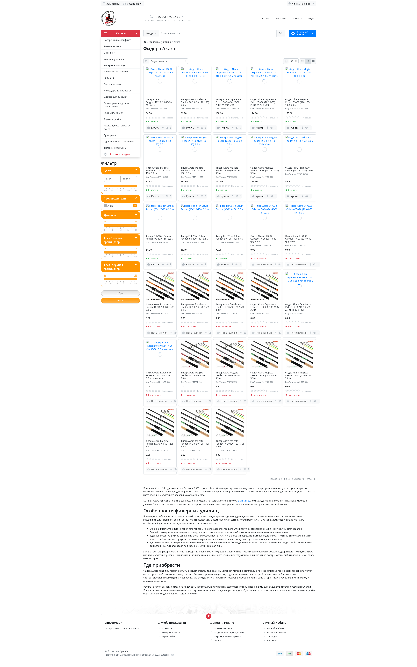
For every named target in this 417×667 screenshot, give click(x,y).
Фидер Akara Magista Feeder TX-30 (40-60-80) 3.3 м (228, 170)
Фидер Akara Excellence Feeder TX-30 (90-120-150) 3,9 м (195, 307)
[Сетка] (308, 61)
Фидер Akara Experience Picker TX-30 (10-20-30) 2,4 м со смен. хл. (228, 102)
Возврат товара (171, 632)
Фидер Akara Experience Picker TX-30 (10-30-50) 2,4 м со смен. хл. (263, 102)
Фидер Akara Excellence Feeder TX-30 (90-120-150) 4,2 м (230, 307)
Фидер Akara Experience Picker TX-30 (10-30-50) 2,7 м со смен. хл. (298, 307)
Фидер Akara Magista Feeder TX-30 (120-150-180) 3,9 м (193, 170)
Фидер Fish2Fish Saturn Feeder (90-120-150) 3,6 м (194, 237)
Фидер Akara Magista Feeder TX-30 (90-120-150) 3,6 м (195, 444)
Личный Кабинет (276, 628)
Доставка (281, 18)
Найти (120, 300)
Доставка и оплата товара (124, 628)
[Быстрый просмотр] (167, 127)
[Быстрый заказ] (163, 127)
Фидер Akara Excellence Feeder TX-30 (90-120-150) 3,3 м (195, 102)
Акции (311, 18)
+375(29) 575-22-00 (167, 17)
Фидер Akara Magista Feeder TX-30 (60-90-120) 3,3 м (263, 375)
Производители (223, 628)
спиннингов (244, 500)
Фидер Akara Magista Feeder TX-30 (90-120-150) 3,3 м (264, 170)
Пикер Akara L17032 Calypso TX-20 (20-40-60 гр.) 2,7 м (263, 239)
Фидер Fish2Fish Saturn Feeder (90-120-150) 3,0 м (299, 169)
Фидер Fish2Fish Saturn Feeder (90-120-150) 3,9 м (229, 237)
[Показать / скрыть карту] (208, 616)
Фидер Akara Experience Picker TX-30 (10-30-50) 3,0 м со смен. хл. (159, 375)
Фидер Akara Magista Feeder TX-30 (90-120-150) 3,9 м (230, 444)
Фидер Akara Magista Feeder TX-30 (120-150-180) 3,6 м (158, 170)
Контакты (297, 18)
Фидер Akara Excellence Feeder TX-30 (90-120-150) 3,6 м (160, 307)
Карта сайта (168, 636)
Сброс (120, 293)
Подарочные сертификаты (229, 632)
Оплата (266, 18)
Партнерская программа (228, 636)
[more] (170, 127)
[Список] (302, 61)
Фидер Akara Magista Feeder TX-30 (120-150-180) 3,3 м (297, 102)
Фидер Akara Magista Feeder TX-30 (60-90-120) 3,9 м (159, 444)
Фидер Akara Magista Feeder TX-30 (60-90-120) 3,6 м (298, 375)
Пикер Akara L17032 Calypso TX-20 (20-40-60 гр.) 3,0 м (298, 239)
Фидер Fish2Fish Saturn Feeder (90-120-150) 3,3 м (159, 237)
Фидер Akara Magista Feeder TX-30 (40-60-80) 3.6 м (193, 375)
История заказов (276, 632)
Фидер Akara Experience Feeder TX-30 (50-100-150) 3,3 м (264, 307)
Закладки (272, 636)
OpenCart (125, 651)
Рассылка (272, 640)
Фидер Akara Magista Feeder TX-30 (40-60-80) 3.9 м (228, 375)
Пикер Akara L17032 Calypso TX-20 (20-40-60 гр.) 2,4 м (159, 102)
